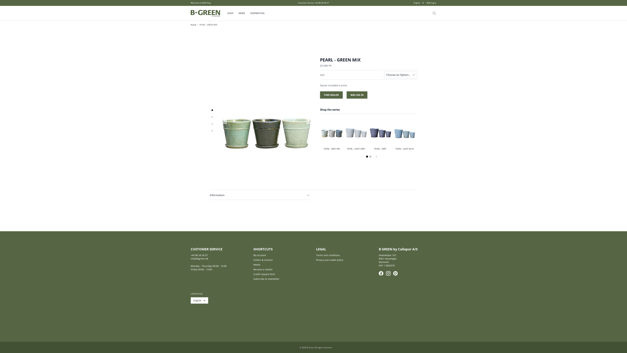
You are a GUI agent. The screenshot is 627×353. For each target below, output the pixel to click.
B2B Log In (431, 3)
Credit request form (264, 274)
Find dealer (331, 94)
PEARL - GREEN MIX (208, 24)
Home (193, 24)
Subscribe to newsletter (266, 278)
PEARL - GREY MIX (332, 148)
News (242, 13)
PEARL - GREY (380, 148)
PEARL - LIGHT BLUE (405, 148)
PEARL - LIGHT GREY (356, 148)
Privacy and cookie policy (329, 259)
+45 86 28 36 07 (321, 2)
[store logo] (205, 13)
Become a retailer (263, 269)
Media (256, 264)
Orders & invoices (263, 259)
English (417, 2)
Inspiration (257, 13)
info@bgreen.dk (199, 258)
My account (259, 255)
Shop (230, 13)
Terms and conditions (328, 255)
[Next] (376, 156)
